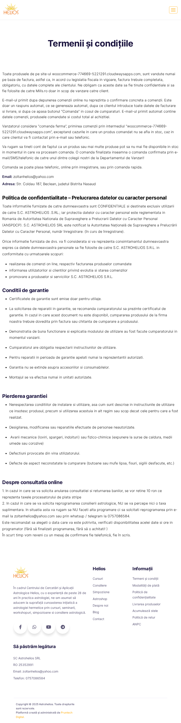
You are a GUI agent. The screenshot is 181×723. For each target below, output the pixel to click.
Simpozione (101, 592)
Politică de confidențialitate (144, 594)
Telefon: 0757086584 (29, 678)
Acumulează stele (145, 611)
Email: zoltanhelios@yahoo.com (35, 671)
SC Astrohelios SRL (27, 658)
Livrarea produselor (146, 604)
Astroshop (100, 599)
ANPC (136, 624)
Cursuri (98, 578)
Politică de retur (143, 617)
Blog (96, 612)
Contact (98, 619)
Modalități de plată (145, 585)
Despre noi (100, 605)
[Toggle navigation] (173, 9)
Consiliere (100, 585)
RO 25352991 (23, 665)
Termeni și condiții (145, 578)
